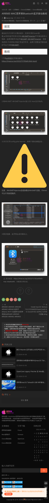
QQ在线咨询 (5, 478)
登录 (26, 400)
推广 (44, 21)
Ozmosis (20, 434)
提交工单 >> (5, 475)
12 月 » (41, 460)
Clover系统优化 (9, 21)
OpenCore (21, 439)
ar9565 (9, 58)
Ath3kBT (15, 45)
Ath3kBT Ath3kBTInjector (31, 39)
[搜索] (38, 3)
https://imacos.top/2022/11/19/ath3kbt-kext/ (19, 61)
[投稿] (34, 3)
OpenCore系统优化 (22, 21)
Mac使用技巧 (6, 434)
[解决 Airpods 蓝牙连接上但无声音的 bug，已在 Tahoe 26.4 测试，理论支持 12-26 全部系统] (8, 352)
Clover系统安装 (6, 443)
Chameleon (21, 443)
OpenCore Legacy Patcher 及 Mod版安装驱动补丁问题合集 (31, 371)
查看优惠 (8, 494)
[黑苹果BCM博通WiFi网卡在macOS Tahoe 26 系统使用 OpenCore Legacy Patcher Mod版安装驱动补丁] (8, 362)
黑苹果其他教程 (6, 430)
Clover (20, 430)
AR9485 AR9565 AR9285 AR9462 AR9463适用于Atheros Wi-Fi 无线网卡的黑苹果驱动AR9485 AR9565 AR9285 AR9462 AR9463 (12, 311)
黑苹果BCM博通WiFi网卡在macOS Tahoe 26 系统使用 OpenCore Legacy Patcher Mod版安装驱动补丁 (31, 360)
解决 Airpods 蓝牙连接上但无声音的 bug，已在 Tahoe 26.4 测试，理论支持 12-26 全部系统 (31, 350)
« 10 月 (36, 460)
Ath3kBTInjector (28, 36)
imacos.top (8, 18)
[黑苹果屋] (7, 3)
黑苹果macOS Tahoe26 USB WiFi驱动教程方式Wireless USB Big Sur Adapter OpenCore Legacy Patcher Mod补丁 (31, 382)
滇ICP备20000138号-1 (35, 499)
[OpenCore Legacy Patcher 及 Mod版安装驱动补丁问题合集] (8, 373)
